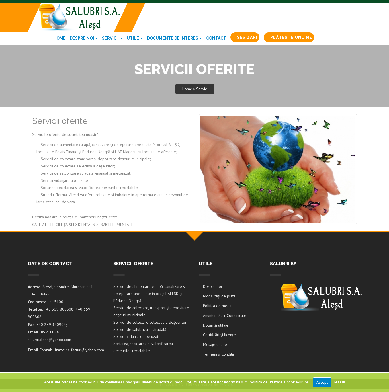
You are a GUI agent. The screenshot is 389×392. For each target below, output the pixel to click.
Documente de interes (173, 38)
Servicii (111, 38)
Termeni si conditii (218, 354)
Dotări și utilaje (215, 325)
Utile (133, 38)
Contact (216, 38)
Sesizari (246, 37)
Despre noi (82, 38)
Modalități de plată (219, 296)
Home (59, 38)
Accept (322, 382)
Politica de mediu (217, 305)
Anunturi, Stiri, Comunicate (224, 315)
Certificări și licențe (219, 334)
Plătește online (290, 37)
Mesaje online (215, 344)
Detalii (339, 382)
